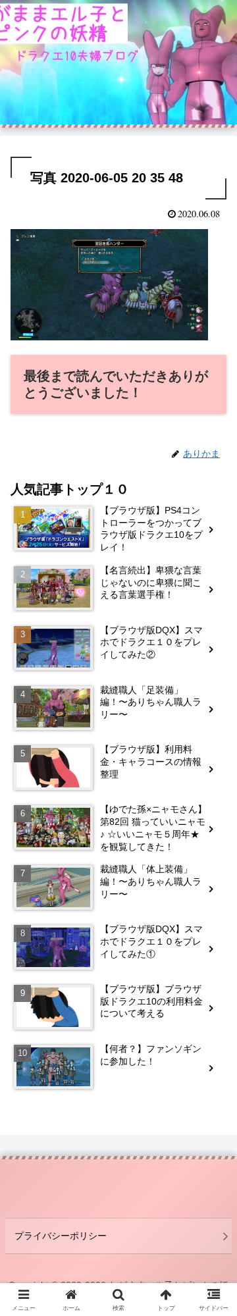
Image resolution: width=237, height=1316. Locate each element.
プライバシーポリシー (60, 1235)
